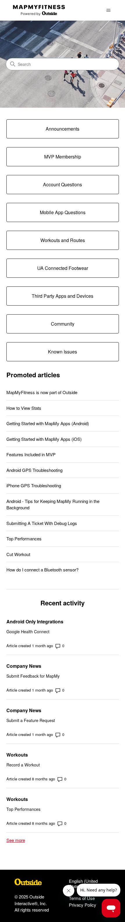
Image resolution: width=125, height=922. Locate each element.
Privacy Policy (82, 905)
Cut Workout (18, 554)
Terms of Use (82, 898)
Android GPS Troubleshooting (34, 470)
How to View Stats (23, 408)
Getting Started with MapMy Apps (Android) (47, 423)
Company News (23, 666)
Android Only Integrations (34, 621)
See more (15, 840)
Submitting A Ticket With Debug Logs (41, 523)
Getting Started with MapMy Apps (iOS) (44, 439)
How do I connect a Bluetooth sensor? (42, 569)
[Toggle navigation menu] (108, 10)
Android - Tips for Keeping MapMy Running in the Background (52, 504)
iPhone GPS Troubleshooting (33, 485)
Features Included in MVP (31, 454)
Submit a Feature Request (30, 720)
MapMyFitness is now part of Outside (41, 392)
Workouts (17, 754)
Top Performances (24, 538)
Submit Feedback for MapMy (33, 676)
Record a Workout (23, 765)
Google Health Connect (27, 631)
